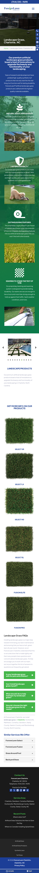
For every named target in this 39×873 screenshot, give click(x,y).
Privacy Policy (19, 865)
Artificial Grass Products (19, 845)
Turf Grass (19, 855)
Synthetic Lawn (19, 850)
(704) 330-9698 (19, 1)
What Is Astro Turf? (19, 817)
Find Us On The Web (19, 787)
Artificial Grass (19, 841)
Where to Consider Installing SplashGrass (19, 827)
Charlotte (21, 720)
